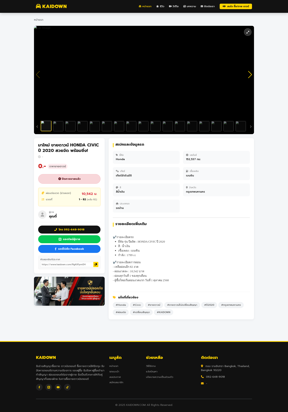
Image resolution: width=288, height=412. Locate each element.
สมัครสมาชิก (116, 382)
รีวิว (162, 6)
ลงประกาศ (115, 377)
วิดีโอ (176, 6)
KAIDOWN (54, 6)
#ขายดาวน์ (154, 305)
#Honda (121, 305)
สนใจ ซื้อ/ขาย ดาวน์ (238, 6)
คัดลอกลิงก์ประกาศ (50, 259)
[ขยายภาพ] (248, 32)
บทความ (191, 6)
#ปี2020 (209, 305)
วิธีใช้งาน (151, 366)
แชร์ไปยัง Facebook (71, 249)
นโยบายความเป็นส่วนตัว (159, 377)
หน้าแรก (147, 6)
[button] (250, 74)
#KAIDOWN (163, 312)
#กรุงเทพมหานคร (231, 305)
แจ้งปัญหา (152, 371)
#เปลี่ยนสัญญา (141, 312)
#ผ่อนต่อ (121, 312)
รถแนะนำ (114, 371)
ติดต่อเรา (209, 6)
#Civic (137, 305)
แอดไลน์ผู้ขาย (71, 239)
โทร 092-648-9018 (71, 230)
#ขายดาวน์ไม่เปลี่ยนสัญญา (182, 305)
